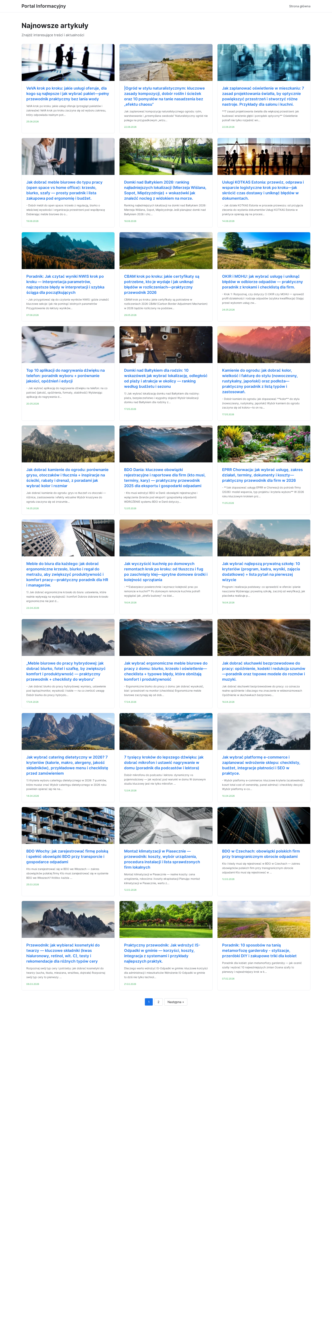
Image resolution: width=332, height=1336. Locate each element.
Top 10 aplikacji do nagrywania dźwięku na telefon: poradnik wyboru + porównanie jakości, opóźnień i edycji (65, 375)
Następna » (176, 1002)
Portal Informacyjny (44, 6)
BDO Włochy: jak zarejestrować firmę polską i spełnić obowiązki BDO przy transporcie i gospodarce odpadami (67, 856)
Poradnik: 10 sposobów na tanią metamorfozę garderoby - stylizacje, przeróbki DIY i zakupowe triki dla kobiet (259, 950)
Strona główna (299, 6)
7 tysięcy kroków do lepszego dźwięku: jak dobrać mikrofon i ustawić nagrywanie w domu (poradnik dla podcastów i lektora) (163, 762)
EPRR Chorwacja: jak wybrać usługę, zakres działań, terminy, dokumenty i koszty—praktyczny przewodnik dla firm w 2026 (262, 475)
